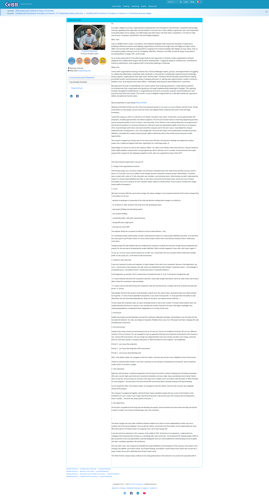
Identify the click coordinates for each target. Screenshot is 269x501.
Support (145, 488)
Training (126, 6)
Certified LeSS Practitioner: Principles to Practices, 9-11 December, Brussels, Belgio (118, 13)
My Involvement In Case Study (129, 102)
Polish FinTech (77, 88)
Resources (152, 6)
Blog (192, 2)
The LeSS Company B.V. (136, 484)
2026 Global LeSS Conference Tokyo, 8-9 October (34, 11)
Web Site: (73, 71)
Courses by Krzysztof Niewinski (82, 77)
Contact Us (153, 488)
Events (143, 6)
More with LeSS (26, 4)
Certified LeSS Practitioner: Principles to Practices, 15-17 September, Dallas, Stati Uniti (49, 13)
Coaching (135, 6)
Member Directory (133, 488)
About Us (115, 488)
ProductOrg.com (84, 71)
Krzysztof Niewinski (89, 51)
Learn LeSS (116, 6)
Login (186, 2)
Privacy (122, 488)
